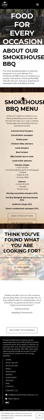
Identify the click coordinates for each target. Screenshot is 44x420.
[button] (37, 4)
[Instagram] (8, 403)
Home (8, 360)
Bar (7, 383)
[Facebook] (6, 403)
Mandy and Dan (22, 309)
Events (9, 374)
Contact (10, 386)
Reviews (10, 380)
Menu (8, 369)
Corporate (11, 378)
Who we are (12, 366)
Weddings (11, 372)
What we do (12, 363)
